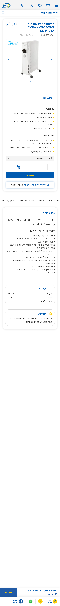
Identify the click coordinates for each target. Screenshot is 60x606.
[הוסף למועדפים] (8, 24)
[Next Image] (47, 59)
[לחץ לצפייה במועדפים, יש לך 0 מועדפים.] (40, 5)
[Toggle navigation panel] (56, 5)
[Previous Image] (12, 59)
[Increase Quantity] (37, 167)
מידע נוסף (54, 200)
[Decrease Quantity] (50, 167)
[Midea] (13, 43)
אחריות (41, 200)
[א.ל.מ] (6, 5)
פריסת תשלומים (27, 200)
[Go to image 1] (30, 81)
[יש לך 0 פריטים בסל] (48, 5)
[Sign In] (31, 5)
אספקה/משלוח (9, 200)
